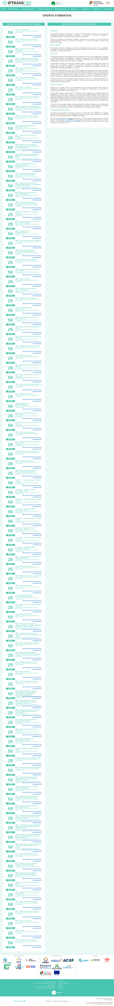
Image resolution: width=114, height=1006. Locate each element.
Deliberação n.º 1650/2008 (65, 119)
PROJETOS (74, 9)
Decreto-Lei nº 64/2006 (73, 121)
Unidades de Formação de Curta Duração (45, 988)
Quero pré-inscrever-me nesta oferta (32, 35)
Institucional (62, 981)
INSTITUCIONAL (13, 9)
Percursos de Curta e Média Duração (46, 986)
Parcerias (61, 986)
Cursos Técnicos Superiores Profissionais (45, 983)
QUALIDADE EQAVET (28, 9)
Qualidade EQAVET (64, 983)
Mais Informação (37, 37)
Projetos (61, 984)
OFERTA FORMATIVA (44, 9)
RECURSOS (96, 9)
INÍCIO (3, 9)
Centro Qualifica (51, 984)
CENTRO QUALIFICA (61, 9)
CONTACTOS (107, 9)
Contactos (61, 988)
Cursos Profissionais (50, 981)
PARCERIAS (85, 9)
